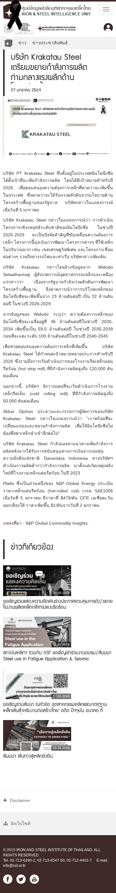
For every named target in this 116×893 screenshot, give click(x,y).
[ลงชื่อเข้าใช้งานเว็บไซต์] (108, 27)
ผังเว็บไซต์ (20, 823)
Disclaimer (20, 800)
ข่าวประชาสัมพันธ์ (50, 42)
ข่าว (22, 42)
